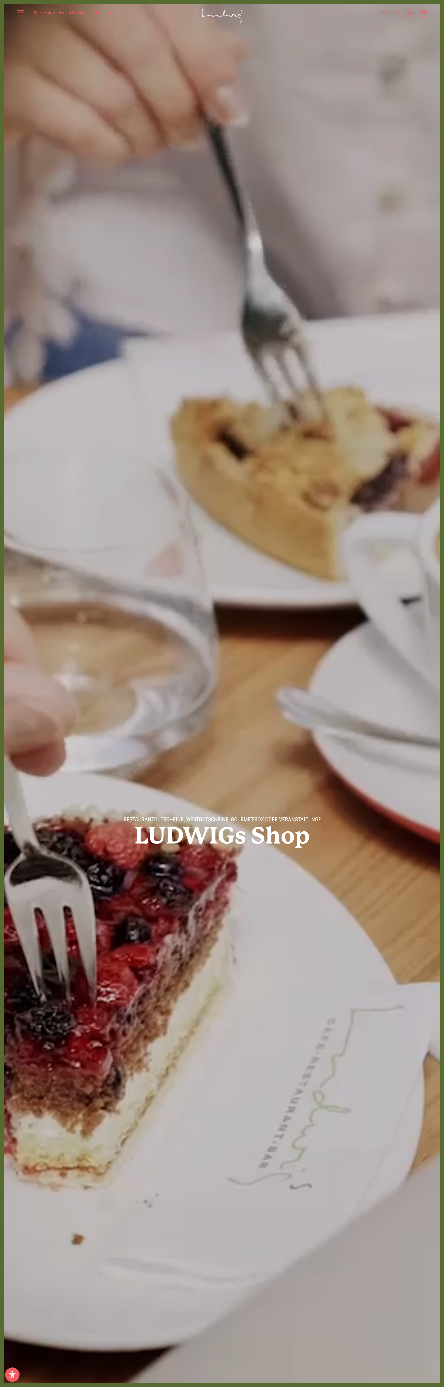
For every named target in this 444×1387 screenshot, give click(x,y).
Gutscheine (101, 12)
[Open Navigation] (20, 13)
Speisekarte (44, 12)
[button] (12, 1374)
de (383, 12)
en (396, 12)
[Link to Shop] (424, 13)
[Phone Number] (409, 13)
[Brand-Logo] (222, 13)
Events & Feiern (73, 12)
